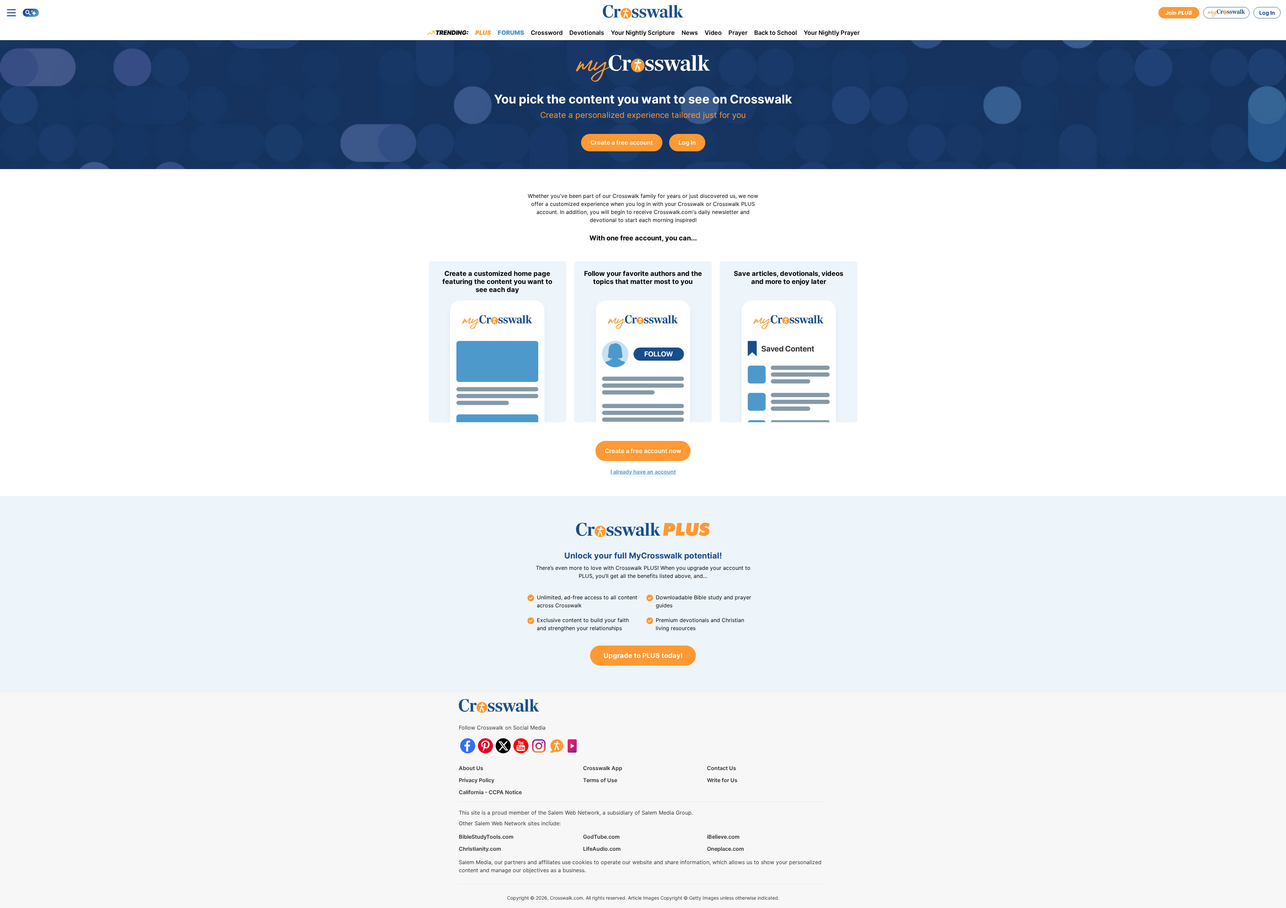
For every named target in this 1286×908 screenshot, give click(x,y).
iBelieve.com (723, 836)
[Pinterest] (485, 745)
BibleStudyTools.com (486, 836)
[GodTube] (574, 745)
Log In (1267, 12)
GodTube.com (601, 836)
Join (1178, 12)
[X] (503, 745)
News (690, 32)
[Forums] (556, 745)
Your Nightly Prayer (832, 32)
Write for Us (722, 780)
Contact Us (721, 768)
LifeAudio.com (602, 848)
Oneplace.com (725, 848)
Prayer (737, 32)
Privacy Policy (476, 780)
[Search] (31, 12)
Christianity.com (480, 848)
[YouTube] (520, 745)
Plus (483, 32)
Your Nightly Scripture (643, 32)
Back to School (775, 32)
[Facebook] (467, 745)
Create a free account (621, 142)
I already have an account (643, 471)
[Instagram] (538, 745)
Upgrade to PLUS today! (643, 656)
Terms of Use (600, 780)
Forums (511, 32)
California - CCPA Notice (490, 792)
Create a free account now (643, 450)
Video (713, 32)
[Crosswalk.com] (643, 12)
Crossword (547, 32)
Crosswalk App (602, 768)
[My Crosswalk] (1226, 12)
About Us (471, 768)
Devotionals (586, 32)
